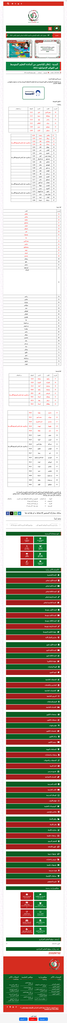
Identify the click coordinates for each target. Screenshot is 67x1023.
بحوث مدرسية (53, 870)
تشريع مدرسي (52, 771)
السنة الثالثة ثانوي (51, 655)
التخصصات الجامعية (50, 690)
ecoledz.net (47, 1009)
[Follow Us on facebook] (7, 1007)
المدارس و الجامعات (51, 685)
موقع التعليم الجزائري (29, 983)
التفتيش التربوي (52, 841)
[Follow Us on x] (16, 1007)
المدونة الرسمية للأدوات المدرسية (14, 995)
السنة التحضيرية (52, 575)
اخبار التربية (53, 766)
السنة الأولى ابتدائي (51, 580)
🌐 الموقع (23, 1019)
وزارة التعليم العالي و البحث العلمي (41, 990)
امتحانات (39, 72)
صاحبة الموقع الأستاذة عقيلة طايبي (13, 999)
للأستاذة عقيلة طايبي (27, 1007)
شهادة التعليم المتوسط (49, 632)
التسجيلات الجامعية (51, 679)
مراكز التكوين (53, 736)
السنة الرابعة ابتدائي (51, 597)
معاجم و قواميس (52, 812)
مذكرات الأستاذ (52, 830)
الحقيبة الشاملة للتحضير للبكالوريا (14, 990)
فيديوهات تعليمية (52, 865)
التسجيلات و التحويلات (50, 760)
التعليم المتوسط (55, 991)
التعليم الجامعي (55, 989)
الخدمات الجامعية (51, 707)
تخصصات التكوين (51, 731)
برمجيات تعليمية (51, 835)
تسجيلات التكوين (52, 720)
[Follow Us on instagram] (10, 1007)
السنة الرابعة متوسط (50, 626)
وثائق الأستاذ (53, 819)
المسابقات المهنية (51, 749)
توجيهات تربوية (52, 854)
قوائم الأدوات (53, 800)
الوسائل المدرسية (51, 795)
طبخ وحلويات (53, 725)
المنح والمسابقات (52, 701)
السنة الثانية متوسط (51, 615)
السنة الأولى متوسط (51, 610)
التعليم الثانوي (56, 986)
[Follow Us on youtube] (13, 1007)
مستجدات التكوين (51, 714)
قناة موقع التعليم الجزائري (28, 993)
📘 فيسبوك (43, 1019)
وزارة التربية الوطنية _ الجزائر (41, 985)
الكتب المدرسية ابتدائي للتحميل (14, 985)
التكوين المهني (55, 994)
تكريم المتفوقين (52, 881)
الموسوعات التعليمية (50, 806)
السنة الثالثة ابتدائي (51, 591)
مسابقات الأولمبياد (51, 876)
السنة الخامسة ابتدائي (50, 602)
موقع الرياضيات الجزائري (28, 988)
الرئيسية (45, 72)
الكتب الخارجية (52, 789)
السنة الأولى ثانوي (51, 644)
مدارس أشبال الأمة (51, 637)
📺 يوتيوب (33, 1019)
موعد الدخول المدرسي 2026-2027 (47, 53)
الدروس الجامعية (52, 696)
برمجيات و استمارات (51, 755)
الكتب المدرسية (52, 784)
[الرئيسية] (56, 28)
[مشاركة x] (11, 513)
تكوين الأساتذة (52, 846)
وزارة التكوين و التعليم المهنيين (42, 995)
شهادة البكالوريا (51, 661)
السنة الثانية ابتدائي (51, 586)
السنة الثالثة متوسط (51, 621)
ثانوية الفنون (53, 672)
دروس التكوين (52, 742)
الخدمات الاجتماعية (50, 777)
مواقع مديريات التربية (40, 999)
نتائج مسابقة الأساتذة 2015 (30, 72)
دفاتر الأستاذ (53, 824)
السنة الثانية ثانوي (51, 650)
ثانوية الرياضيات (52, 667)
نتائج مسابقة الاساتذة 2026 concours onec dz (19, 53)
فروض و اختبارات (51, 859)
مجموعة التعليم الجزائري (28, 997)
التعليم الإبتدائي (55, 984)
